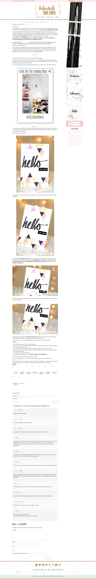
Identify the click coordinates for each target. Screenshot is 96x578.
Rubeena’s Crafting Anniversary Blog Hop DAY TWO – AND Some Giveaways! (75, 133)
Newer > (55, 401)
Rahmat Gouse (16, 419)
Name (13, 541)
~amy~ (14, 510)
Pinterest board (17, 359)
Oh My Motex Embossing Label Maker (15, 384)
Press (27, 1)
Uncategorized (20, 398)
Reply (14, 415)
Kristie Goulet (16, 428)
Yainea (14, 461)
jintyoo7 (15, 492)
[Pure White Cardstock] (16, 366)
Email (13, 546)
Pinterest (36, 126)
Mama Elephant (19, 397)
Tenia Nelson (16, 409)
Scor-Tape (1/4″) (22, 383)
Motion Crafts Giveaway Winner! (75, 139)
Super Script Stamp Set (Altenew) (28, 373)
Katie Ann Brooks (35, 54)
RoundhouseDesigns (55, 576)
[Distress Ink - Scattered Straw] (35, 366)
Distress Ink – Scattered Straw (35, 372)
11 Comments (28, 24)
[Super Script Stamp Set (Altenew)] (29, 366)
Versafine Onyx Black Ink (54, 372)
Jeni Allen (35, 53)
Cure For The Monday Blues (37, 395)
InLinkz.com (14, 389)
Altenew (19, 395)
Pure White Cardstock (15, 372)
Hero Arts (50, 395)
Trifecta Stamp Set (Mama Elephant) (22, 373)
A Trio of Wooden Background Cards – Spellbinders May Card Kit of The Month (76, 137)
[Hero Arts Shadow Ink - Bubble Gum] (41, 366)
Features (23, 1)
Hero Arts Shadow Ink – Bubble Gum (41, 373)
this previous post (25, 42)
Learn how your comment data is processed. (38, 553)
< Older (15, 401)
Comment (14, 530)
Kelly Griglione (16, 470)
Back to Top (48, 558)
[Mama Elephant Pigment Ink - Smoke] (48, 366)
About (18, 1)
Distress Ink (45, 395)
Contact (32, 1)
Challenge (28, 395)
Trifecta (29, 397)
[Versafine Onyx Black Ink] (55, 366)
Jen (14, 483)
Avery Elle (24, 395)
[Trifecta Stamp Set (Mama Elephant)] (22, 366)
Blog (14, 1)
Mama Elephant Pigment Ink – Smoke (48, 373)
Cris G (14, 437)
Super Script (25, 397)
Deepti (35, 56)
